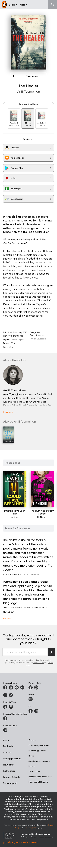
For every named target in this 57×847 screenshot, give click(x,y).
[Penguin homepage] (4, 4)
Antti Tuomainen (28, 91)
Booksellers (8, 746)
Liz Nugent (42, 516)
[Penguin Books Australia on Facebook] (5, 687)
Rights (31, 755)
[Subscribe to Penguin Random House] (51, 652)
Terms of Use (38, 662)
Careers (31, 740)
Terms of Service (30, 827)
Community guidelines (38, 745)
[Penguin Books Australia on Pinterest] (17, 687)
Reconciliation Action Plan (40, 776)
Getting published (12, 758)
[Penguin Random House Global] (12, 835)
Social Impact (10, 783)
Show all (7, 618)
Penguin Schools (11, 777)
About (6, 740)
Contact (7, 752)
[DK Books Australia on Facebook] (30, 711)
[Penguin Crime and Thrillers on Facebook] (5, 718)
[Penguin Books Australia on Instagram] (11, 687)
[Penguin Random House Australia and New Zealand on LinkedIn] (5, 695)
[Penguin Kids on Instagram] (36, 687)
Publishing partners (37, 750)
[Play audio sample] (14, 76)
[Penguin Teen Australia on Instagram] (11, 707)
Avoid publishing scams (39, 760)
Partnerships (9, 770)
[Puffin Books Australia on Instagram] (30, 699)
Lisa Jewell (15, 516)
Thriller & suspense (38, 338)
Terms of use (34, 771)
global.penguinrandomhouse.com (20, 842)
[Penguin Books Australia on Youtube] (22, 687)
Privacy (31, 766)
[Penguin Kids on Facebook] (30, 687)
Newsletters (8, 764)
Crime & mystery (37, 335)
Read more (8, 411)
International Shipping (38, 781)
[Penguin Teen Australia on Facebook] (5, 707)
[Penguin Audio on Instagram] (5, 730)
